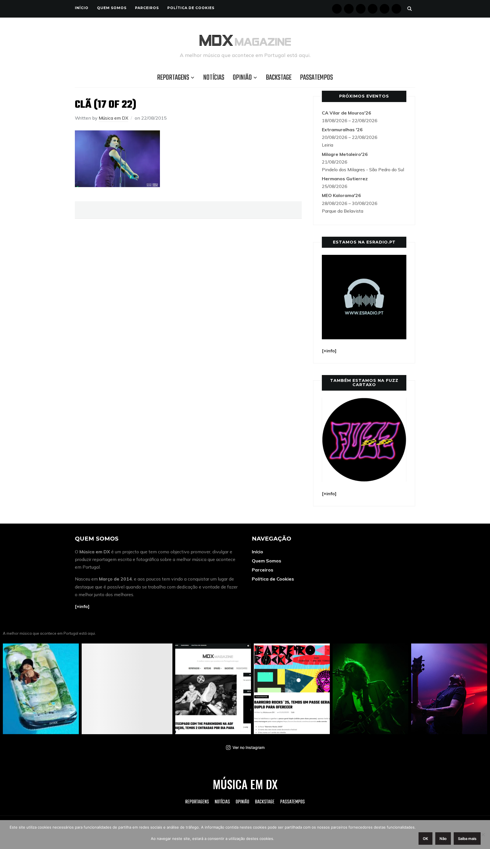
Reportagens (173, 77)
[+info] (82, 606)
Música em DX (113, 118)
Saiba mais (467, 838)
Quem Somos (111, 8)
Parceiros (147, 8)
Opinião (242, 77)
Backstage (279, 77)
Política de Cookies (190, 8)
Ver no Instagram (249, 747)
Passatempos (316, 77)
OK (425, 838)
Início (81, 8)
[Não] (483, 834)
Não (443, 838)
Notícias (213, 77)
